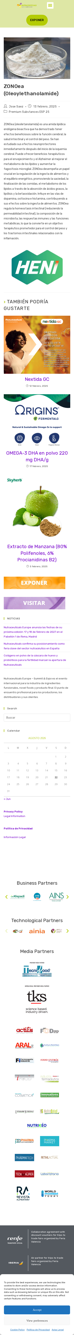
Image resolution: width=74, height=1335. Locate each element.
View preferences (37, 1320)
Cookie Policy (17, 1330)
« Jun (7, 798)
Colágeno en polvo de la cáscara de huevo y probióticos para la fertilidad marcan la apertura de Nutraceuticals (35, 660)
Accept (37, 1309)
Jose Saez (16, 106)
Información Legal (15, 837)
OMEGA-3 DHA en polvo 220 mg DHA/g (37, 456)
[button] (50, 5)
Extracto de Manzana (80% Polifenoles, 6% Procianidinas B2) (37, 553)
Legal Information (14, 816)
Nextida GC (37, 379)
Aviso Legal (58, 1330)
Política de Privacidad (38, 1330)
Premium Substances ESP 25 (29, 112)
